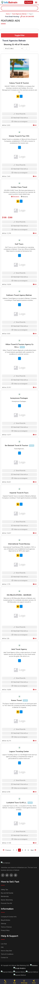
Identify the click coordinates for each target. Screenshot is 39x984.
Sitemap (3, 923)
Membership (5, 896)
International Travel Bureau (19, 544)
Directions (16, 197)
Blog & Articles (5, 920)
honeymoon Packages (19, 398)
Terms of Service (6, 927)
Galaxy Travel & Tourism (19, 83)
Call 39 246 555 (28, 17)
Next (32, 850)
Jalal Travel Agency (19, 649)
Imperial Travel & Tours (19, 493)
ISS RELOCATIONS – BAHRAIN (19, 595)
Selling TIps (4, 889)
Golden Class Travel (19, 187)
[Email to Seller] (21, 96)
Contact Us (4, 957)
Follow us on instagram (20, 121)
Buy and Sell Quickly (7, 893)
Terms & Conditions (7, 954)
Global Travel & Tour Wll (19, 136)
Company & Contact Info (9, 917)
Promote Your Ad (6, 903)
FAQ (2, 947)
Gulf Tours (19, 244)
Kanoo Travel (16, 700)
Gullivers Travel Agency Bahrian (19, 295)
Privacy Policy (5, 930)
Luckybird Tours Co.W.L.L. (16, 802)
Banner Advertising (7, 900)
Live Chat (4, 944)
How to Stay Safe (6, 951)
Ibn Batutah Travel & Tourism (16, 445)
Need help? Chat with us (20, 118)
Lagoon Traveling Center (19, 751)
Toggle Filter (19, 35)
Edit (35, 125)
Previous (8, 850)
